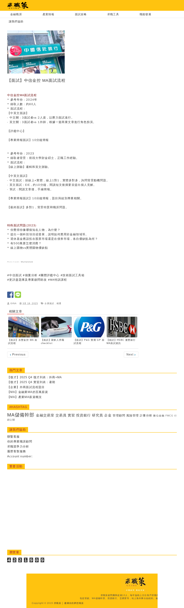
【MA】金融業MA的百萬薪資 (27, 391)
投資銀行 (83, 415)
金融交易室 (45, 415)
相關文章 (15, 311)
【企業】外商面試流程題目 (26, 387)
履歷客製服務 (16, 451)
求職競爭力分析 (18, 446)
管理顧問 (119, 415)
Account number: (20, 456)
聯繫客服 (13, 436)
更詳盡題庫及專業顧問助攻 (28, 280)
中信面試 (15, 275)
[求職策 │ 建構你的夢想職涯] (18, 5)
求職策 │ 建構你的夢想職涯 (69, 603)
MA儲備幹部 (20, 414)
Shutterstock (27, 262)
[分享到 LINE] (18, 296)
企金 (108, 415)
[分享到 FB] (11, 296)
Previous (18, 354)
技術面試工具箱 (73, 275)
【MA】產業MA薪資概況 (24, 397)
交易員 (61, 415)
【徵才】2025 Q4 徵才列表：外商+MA (34, 377)
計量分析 (146, 415)
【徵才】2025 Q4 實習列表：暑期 (31, 382)
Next (130, 354)
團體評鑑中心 (50, 275)
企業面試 (49, 303)
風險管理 (132, 415)
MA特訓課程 (58, 280)
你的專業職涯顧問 (19, 441)
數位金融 (158, 415)
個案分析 (31, 275)
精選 (59, 303)
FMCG (169, 415)
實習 (71, 415)
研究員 (97, 415)
